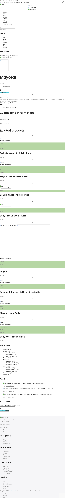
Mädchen (9, 368)
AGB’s (4, 481)
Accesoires (6, 349)
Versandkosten (7, 86)
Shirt (19, 405)
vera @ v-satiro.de (5, 424)
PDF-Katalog (6, 473)
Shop (4, 488)
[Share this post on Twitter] (1, 104)
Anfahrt (5, 455)
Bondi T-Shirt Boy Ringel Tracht (15, 195)
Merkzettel (6, 468)
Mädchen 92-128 (11, 369)
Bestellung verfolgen (9, 470)
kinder (6, 405)
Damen (5, 18)
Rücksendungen (7, 485)
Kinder (5, 15)
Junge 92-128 (10, 371)
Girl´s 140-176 (10, 353)
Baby (4, 13)
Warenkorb (6, 486)
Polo (17, 405)
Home (4, 12)
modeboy (14, 405)
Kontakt (5, 22)
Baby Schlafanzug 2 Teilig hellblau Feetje (20, 292)
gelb (1, 405)
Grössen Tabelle (7, 471)
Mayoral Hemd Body (10, 313)
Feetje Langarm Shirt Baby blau (15, 153)
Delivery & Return (5, 98)
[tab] (34, 107)
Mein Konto (6, 466)
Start (1, 56)
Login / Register (7, 25)
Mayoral (7, 119)
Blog (4, 20)
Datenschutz (6, 456)
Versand (5, 483)
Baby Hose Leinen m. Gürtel (13, 215)
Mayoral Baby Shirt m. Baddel (14, 176)
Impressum (6, 458)
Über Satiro (6, 451)
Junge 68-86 (9, 56)
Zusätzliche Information (9, 107)
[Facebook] (3, 430)
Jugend (5, 17)
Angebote (6, 374)
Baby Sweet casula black (12, 337)
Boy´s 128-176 (10, 356)
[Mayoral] (33, 226)
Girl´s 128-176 (9, 354)
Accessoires (6, 373)
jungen (3, 405)
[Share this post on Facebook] (0, 104)
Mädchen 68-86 (10, 363)
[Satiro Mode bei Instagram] (3, 431)
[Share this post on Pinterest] (3, 104)
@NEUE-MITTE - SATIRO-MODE (23, 2)
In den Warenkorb (5, 92)
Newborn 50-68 (10, 364)
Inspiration (40, 491)
